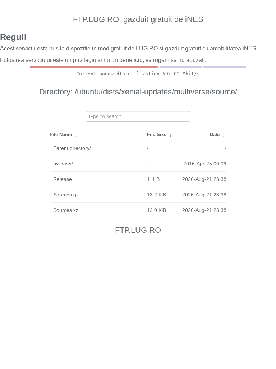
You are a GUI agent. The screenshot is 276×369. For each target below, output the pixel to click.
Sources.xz (65, 210)
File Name (61, 134)
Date (215, 134)
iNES (249, 48)
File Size (156, 134)
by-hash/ (63, 163)
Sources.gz (66, 194)
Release (62, 179)
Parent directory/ (72, 148)
